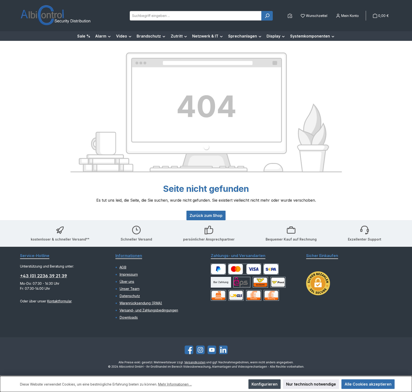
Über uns (126, 281)
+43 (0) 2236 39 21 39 (43, 275)
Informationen (128, 255)
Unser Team (129, 289)
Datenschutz (129, 296)
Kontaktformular (59, 301)
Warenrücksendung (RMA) (140, 303)
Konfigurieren (265, 384)
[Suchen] (267, 16)
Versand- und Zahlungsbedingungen (148, 310)
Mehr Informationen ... (175, 384)
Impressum (128, 274)
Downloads (128, 317)
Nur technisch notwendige (311, 384)
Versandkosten (195, 362)
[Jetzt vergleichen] (290, 16)
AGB (122, 267)
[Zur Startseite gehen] (56, 16)
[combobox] (196, 16)
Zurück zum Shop (206, 215)
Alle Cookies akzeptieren (368, 384)
